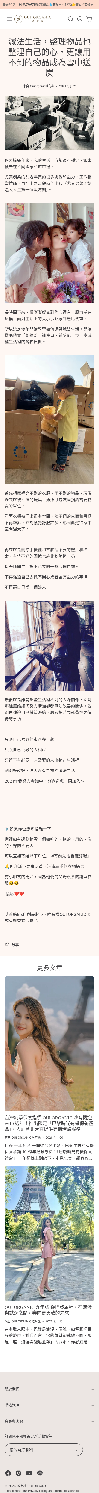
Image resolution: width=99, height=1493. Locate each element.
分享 (15, 945)
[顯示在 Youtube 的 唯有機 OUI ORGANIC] (29, 1473)
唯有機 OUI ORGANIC (32, 1486)
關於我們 (12, 1389)
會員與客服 (14, 1421)
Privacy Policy (37, 1491)
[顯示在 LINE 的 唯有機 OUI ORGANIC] (39, 1473)
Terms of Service (67, 1491)
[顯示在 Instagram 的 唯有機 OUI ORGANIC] (18, 1473)
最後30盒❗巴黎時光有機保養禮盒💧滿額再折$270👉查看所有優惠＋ (49, 4)
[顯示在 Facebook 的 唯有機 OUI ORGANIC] (8, 1473)
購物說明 (12, 1405)
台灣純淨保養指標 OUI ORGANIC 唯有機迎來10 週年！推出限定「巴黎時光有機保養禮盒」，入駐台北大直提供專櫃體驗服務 (49, 1123)
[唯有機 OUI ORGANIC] (32, 19)
